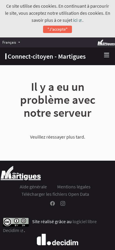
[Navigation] (106, 55)
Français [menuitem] (9, 42)
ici (77, 20)
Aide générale (33, 187)
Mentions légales (74, 187)
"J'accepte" (57, 29)
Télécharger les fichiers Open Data (55, 194)
